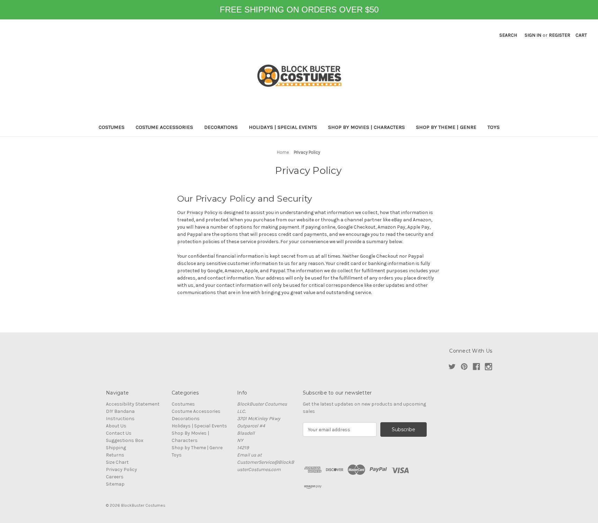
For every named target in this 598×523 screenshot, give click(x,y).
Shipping (116, 448)
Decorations (221, 127)
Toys (494, 127)
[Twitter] (452, 366)
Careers (115, 477)
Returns (115, 455)
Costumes (112, 127)
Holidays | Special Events (283, 127)
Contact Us (119, 433)
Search (508, 35)
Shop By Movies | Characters (366, 127)
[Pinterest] (464, 366)
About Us (116, 426)
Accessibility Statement (133, 404)
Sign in (533, 35)
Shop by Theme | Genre (446, 127)
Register (559, 35)
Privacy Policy (121, 469)
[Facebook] (476, 366)
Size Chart (117, 462)
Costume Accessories (164, 127)
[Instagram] (488, 366)
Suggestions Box (124, 440)
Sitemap (115, 484)
